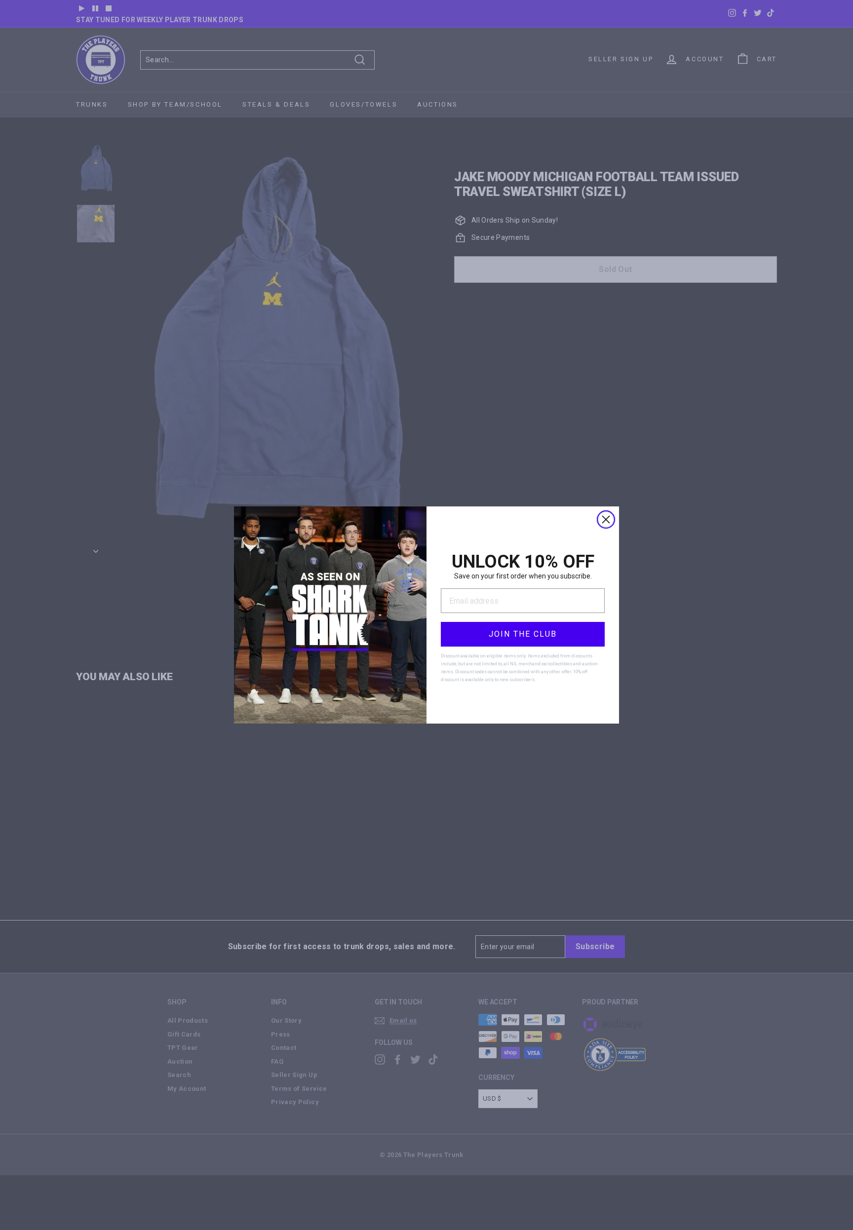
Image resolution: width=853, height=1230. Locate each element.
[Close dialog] (606, 519)
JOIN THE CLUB (523, 634)
